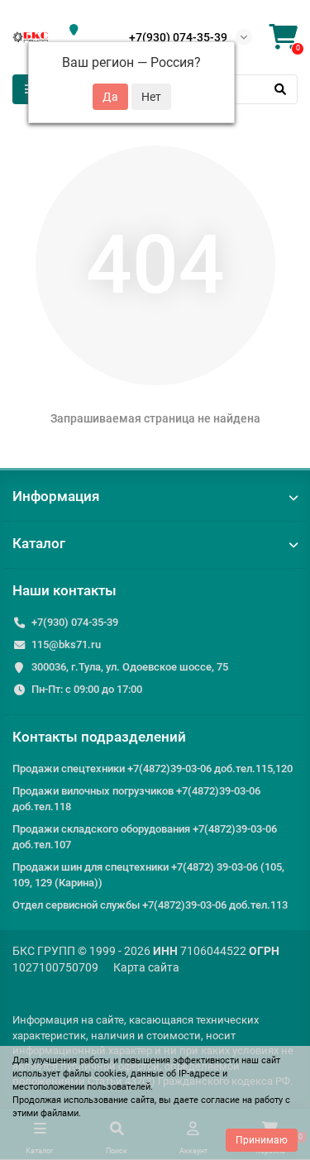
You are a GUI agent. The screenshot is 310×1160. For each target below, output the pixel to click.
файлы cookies (94, 1073)
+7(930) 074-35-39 (178, 37)
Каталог (38, 543)
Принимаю (262, 1140)
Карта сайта (146, 967)
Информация (55, 496)
